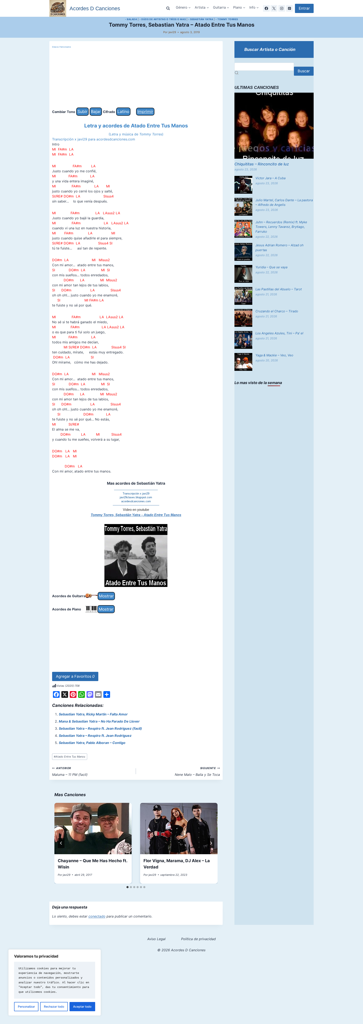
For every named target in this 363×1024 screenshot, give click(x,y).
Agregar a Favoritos (75, 676)
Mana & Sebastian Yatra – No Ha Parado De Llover (99, 721)
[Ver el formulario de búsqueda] (168, 8)
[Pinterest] (289, 8)
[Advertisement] (136, 78)
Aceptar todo (82, 1006)
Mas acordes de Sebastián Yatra (136, 483)
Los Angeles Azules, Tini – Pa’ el (279, 333)
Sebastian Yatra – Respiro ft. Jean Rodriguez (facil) (100, 728)
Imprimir (145, 111)
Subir (82, 111)
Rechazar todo (54, 1006)
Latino (123, 111)
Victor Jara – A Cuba (270, 178)
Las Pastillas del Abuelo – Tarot (278, 289)
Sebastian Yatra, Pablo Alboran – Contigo (92, 743)
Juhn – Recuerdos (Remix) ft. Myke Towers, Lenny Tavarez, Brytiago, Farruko (281, 227)
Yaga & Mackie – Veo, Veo (274, 355)
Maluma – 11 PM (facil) (70, 772)
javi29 (172, 32)
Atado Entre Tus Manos (69, 756)
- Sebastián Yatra (200, 19)
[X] (274, 8)
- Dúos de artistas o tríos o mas (162, 19)
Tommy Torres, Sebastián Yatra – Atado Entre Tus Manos (136, 515)
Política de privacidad (198, 939)
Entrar (304, 8)
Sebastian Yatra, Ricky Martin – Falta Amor (93, 714)
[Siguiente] (211, 843)
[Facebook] (266, 8)
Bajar (96, 111)
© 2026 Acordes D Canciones (181, 950)
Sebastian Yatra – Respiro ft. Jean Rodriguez (95, 735)
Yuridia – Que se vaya (271, 267)
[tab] (127, 887)
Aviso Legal (156, 939)
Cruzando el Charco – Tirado (276, 311)
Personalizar (26, 1006)
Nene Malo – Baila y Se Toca (197, 772)
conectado (96, 916)
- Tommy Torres (227, 19)
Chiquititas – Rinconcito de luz (261, 164)
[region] (54, 982)
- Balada (131, 19)
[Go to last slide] (61, 843)
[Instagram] (281, 8)
